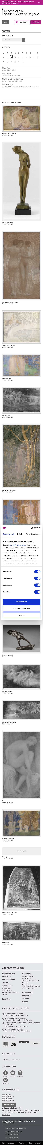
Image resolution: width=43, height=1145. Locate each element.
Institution (6, 999)
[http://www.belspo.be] (5, 1044)
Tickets (37, 22)
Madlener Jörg (20, 85)
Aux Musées (7, 985)
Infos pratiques (8, 979)
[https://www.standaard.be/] (36, 1043)
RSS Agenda (6, 1095)
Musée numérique (28, 988)
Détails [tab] (20, 534)
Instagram (20, 1076)
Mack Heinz (11, 74)
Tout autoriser (21, 602)
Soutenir (25, 998)
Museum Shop (7, 990)
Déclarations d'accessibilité (14, 1131)
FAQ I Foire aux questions (8, 974)
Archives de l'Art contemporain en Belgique (31, 985)
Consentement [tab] (8, 534)
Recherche (26, 973)
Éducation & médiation (27, 994)
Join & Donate (23, 22)
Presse (25, 1001)
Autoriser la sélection (21, 608)
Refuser (22, 615)
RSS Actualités (7, 1099)
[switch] (37, 578)
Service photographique (30, 980)
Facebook (6, 1076)
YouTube (13, 1076)
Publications (26, 978)
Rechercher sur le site (4, 1059)
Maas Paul (8, 69)
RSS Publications (8, 1100)
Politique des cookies (12, 1137)
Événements (6, 989)
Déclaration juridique (12, 1134)
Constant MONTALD (11, 103)
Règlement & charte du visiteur (10, 993)
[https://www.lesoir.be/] (24, 1042)
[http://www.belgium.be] (13, 1044)
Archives (25, 982)
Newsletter (10, 1105)
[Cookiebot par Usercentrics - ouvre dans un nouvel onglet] (30, 528)
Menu (6, 22)
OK (23, 40)
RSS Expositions (8, 1097)
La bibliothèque (27, 976)
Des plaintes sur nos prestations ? (16, 1128)
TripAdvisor (5, 1083)
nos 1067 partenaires (17, 545)
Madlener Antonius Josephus (12, 80)
